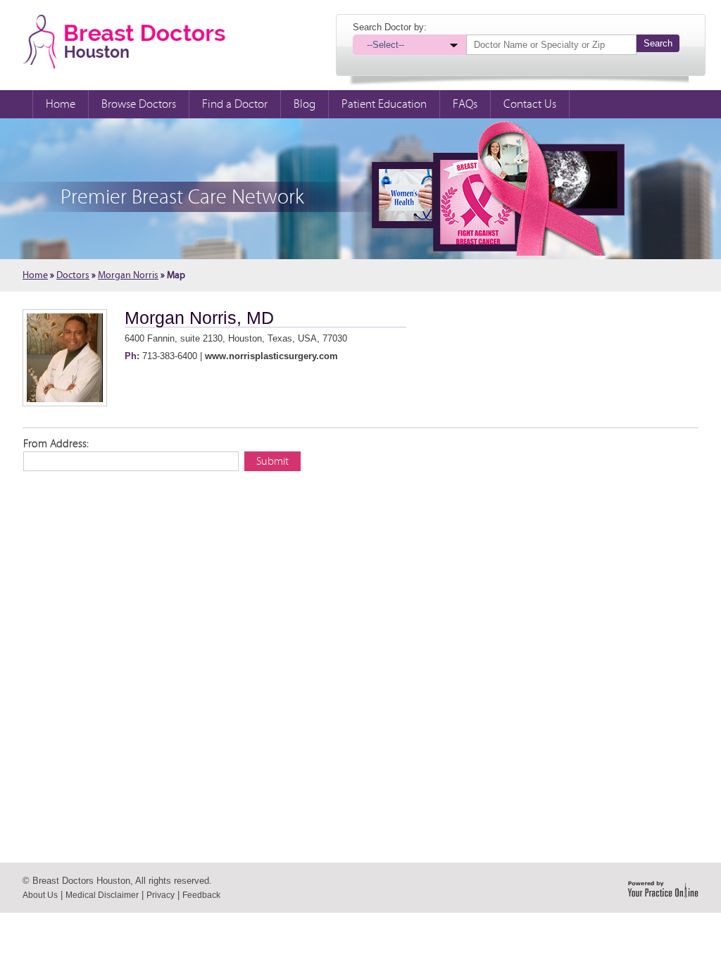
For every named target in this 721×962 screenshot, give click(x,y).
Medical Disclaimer (102, 895)
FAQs (465, 104)
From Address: (56, 443)
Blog (304, 104)
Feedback (201, 895)
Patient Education (384, 104)
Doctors (72, 275)
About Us (40, 895)
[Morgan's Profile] (65, 357)
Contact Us (529, 104)
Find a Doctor (235, 104)
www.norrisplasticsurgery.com (271, 356)
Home (60, 104)
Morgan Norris (128, 275)
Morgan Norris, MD (199, 317)
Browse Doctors (138, 104)
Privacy (160, 895)
